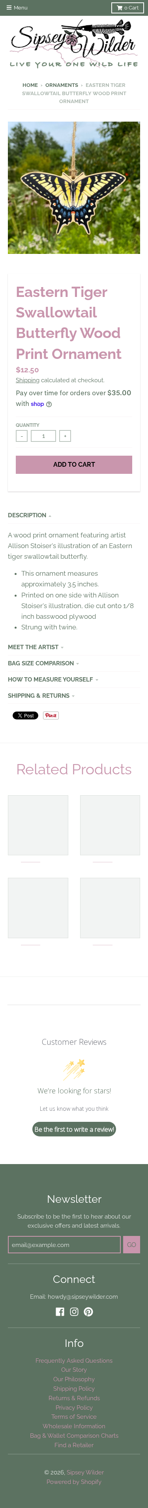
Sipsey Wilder (85, 1472)
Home (30, 85)
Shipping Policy (74, 1388)
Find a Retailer (74, 1445)
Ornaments (61, 85)
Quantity (27, 425)
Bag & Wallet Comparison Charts (74, 1435)
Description (27, 515)
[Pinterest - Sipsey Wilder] (88, 1311)
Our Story (74, 1369)
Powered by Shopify (74, 1481)
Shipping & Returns (38, 695)
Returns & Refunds (74, 1398)
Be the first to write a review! (74, 1129)
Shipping (27, 380)
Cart (131, 8)
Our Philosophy (74, 1379)
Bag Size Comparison (41, 663)
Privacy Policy (74, 1407)
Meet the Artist (33, 647)
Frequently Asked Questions (74, 1360)
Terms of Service (74, 1416)
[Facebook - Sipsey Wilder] (60, 1311)
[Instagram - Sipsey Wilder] (74, 1311)
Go (131, 1245)
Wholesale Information (74, 1426)
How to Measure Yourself (50, 679)
